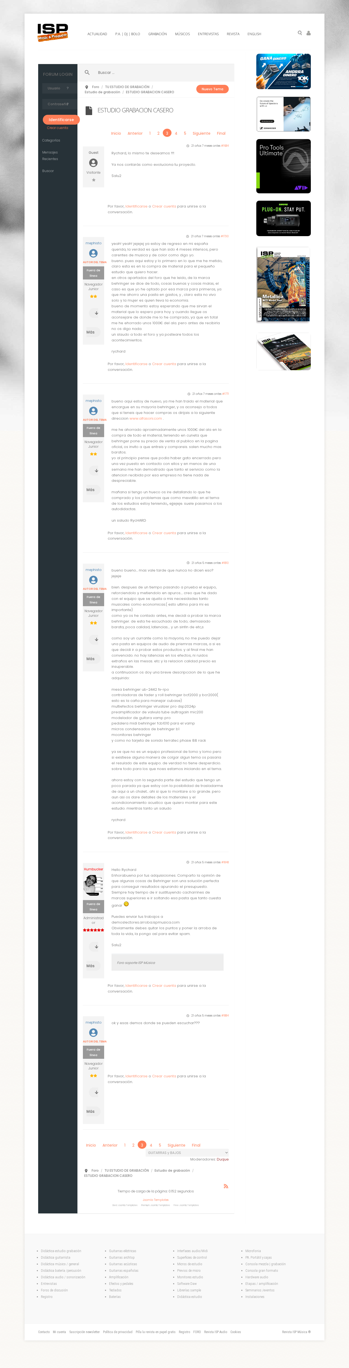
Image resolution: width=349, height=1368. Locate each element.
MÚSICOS (182, 34)
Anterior (135, 133)
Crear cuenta (57, 127)
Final (221, 133)
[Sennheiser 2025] (283, 130)
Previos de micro (189, 1270)
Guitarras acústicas (123, 1264)
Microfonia (253, 1251)
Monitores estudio (190, 1277)
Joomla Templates (156, 1200)
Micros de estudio (189, 1264)
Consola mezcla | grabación (265, 1264)
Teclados (115, 1290)
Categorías (51, 140)
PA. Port (251, 1257)
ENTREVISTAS (208, 34)
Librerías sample (189, 1290)
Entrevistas (49, 1284)
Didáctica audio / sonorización (63, 1277)
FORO (197, 1332)
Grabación (157, 34)
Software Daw (187, 1284)
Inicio (116, 133)
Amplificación (118, 1277)
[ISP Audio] (283, 368)
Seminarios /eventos (260, 1290)
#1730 (225, 236)
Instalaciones (254, 1297)
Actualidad (97, 34)
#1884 (225, 1015)
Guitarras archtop (122, 1257)
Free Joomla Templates (186, 1205)
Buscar (48, 171)
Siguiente (201, 133)
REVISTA (233, 34)
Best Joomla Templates (125, 1205)
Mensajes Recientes (50, 155)
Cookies (235, 1332)
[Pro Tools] (283, 192)
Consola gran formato (261, 1270)
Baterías (115, 1297)
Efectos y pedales (121, 1284)
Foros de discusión (54, 1290)
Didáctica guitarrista (55, 1257)
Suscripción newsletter (84, 1332)
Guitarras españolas (124, 1270)
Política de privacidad (118, 1332)
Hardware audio (256, 1277)
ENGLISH (254, 34)
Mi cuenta (59, 1332)
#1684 (225, 146)
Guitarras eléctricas (122, 1251)
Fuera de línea (93, 273)
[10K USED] (283, 87)
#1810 (225, 563)
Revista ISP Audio (215, 1332)
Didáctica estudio (189, 1297)
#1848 (225, 862)
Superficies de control (192, 1257)
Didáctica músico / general (60, 1264)
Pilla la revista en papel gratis (156, 1332)
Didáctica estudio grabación (61, 1251)
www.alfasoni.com (146, 418)
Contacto (44, 1332)
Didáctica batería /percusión (61, 1270)
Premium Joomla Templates (155, 1205)
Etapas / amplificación (261, 1284)
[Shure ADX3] (283, 234)
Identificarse (136, 206)
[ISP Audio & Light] (283, 323)
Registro (47, 1297)
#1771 (225, 394)
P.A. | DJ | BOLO (127, 34)
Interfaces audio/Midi (192, 1251)
